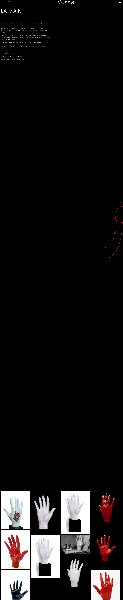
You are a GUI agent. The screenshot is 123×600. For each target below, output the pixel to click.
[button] (120, 2)
